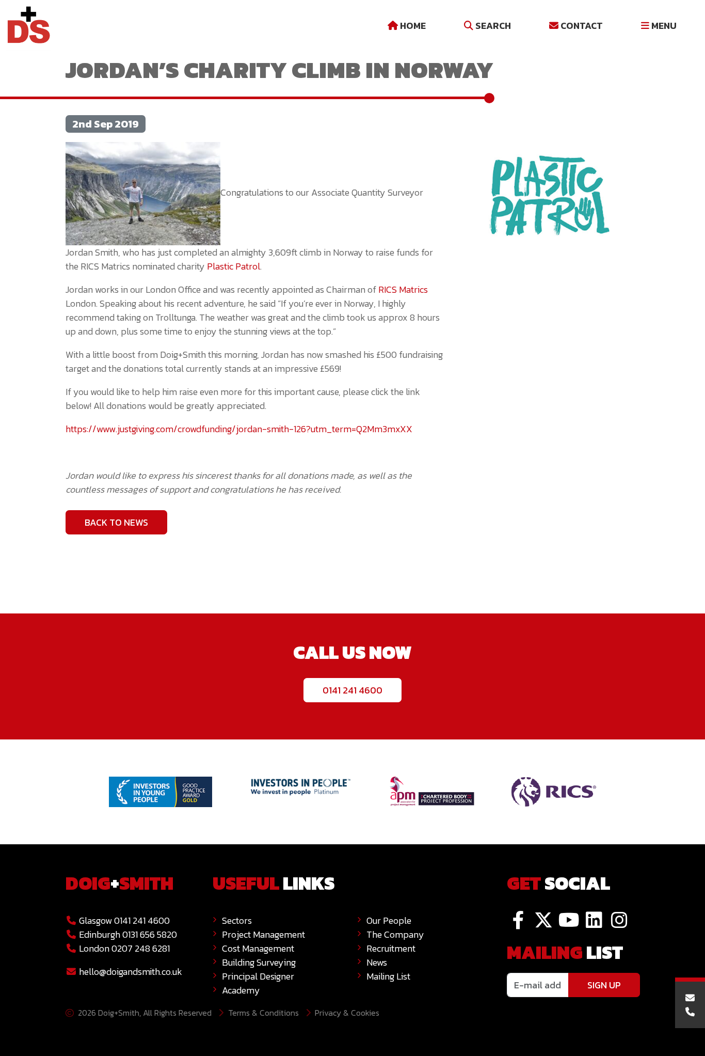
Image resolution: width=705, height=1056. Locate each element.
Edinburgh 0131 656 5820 (127, 934)
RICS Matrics (403, 289)
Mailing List (388, 976)
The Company (395, 934)
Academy (241, 990)
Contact (580, 26)
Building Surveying (259, 962)
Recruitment (390, 948)
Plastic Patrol (233, 266)
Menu (663, 26)
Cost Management (258, 948)
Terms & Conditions (263, 1012)
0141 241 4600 (352, 690)
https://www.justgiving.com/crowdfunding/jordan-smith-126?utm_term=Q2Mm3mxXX (240, 429)
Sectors (237, 920)
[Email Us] (690, 998)
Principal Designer (258, 976)
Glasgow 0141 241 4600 (123, 920)
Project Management (263, 934)
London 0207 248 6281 (123, 948)
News (376, 962)
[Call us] (690, 1012)
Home (412, 26)
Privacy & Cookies (347, 1012)
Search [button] (492, 26)
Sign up (604, 985)
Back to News (116, 522)
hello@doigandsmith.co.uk (130, 972)
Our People (388, 920)
